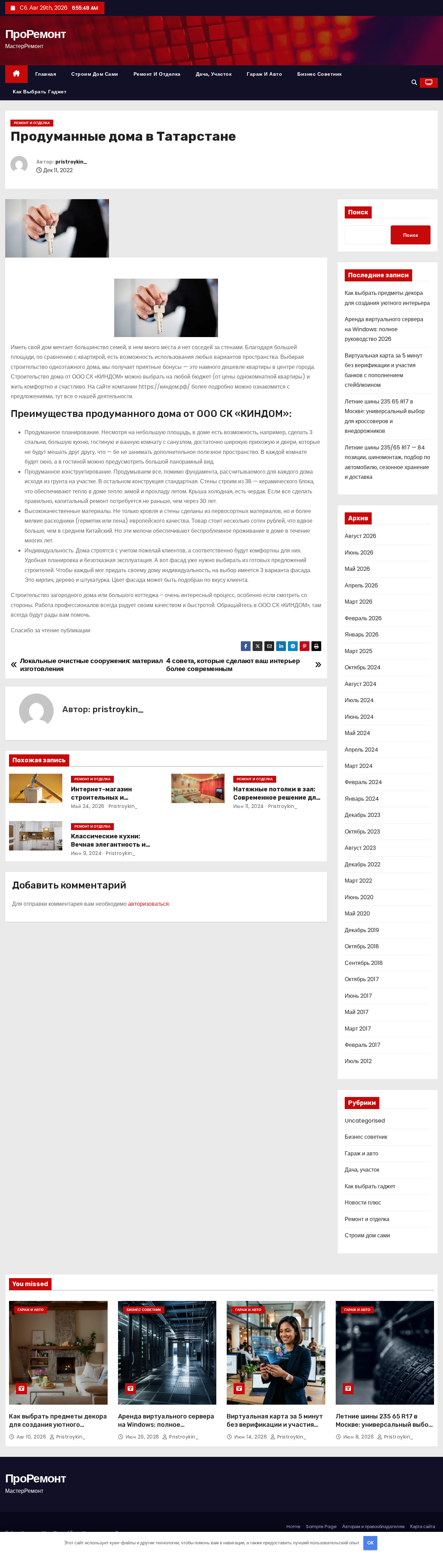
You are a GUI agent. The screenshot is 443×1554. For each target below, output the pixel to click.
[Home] (16, 74)
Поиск (358, 212)
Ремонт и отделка (157, 74)
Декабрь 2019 (362, 930)
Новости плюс (363, 1203)
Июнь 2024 (359, 717)
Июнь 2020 (359, 897)
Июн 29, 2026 (143, 1436)
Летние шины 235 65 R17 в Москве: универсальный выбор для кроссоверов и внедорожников (384, 1429)
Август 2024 (361, 684)
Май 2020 (357, 914)
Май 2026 (357, 569)
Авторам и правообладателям (373, 1526)
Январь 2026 (362, 635)
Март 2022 (358, 881)
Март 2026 (358, 602)
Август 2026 (360, 536)
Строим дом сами (94, 74)
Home (293, 1526)
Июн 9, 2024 (86, 853)
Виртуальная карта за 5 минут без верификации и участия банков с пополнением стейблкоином (275, 1429)
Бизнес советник (319, 74)
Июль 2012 (358, 1061)
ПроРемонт (35, 33)
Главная (45, 74)
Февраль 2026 (363, 618)
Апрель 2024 (361, 750)
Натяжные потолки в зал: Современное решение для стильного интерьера (276, 797)
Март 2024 (359, 766)
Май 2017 (357, 1012)
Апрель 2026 (361, 585)
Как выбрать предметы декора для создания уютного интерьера (58, 1425)
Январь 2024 (362, 799)
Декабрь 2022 (362, 864)
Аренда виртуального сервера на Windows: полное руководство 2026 (384, 329)
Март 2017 (358, 1029)
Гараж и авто (264, 74)
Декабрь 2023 (362, 815)
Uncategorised (365, 1121)
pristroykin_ (71, 162)
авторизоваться (148, 904)
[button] (414, 82)
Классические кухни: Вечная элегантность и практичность (108, 844)
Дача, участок (214, 74)
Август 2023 (360, 848)
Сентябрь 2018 (364, 963)
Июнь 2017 (358, 996)
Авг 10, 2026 (32, 1436)
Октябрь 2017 (362, 979)
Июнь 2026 (359, 553)
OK (370, 1542)
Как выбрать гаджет (39, 91)
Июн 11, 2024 (248, 806)
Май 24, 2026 (88, 806)
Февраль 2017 (362, 1045)
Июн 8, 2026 (359, 1436)
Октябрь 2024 (363, 667)
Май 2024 (357, 733)
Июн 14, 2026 (251, 1436)
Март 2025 (358, 651)
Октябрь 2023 (362, 832)
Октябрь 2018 (362, 946)
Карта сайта (422, 1526)
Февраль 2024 (363, 782)
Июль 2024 (359, 700)
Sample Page (321, 1526)
